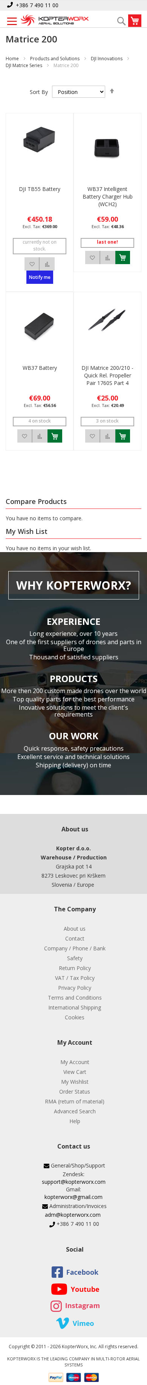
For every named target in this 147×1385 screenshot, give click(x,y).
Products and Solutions (55, 58)
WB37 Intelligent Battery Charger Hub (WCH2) (108, 196)
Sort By (39, 91)
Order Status (74, 1091)
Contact (74, 938)
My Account (74, 1062)
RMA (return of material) (74, 1101)
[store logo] (55, 20)
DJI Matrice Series (24, 65)
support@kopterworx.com (74, 1181)
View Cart (74, 1071)
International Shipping (74, 1007)
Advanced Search (75, 1111)
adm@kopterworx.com (73, 1214)
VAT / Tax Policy (75, 977)
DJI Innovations (106, 58)
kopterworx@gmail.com (73, 1196)
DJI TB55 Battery (39, 188)
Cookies (74, 1017)
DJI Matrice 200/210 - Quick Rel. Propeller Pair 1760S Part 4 (107, 375)
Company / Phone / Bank (75, 948)
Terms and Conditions (75, 997)
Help (74, 1121)
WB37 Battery (40, 367)
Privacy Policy (74, 987)
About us (75, 928)
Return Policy (75, 968)
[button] (32, 264)
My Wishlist (75, 1081)
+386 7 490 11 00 (37, 5)
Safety (75, 958)
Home (12, 58)
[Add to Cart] (122, 257)
